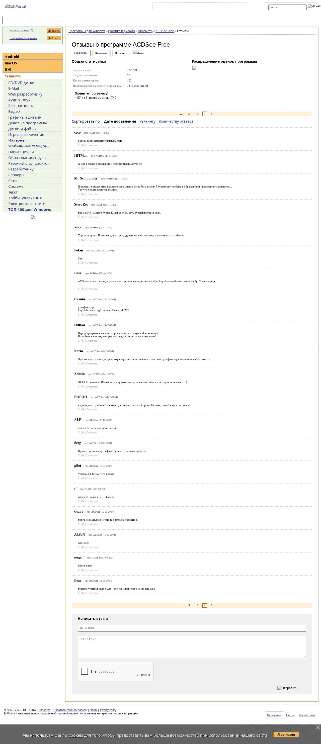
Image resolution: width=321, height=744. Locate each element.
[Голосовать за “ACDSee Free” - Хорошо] (101, 104)
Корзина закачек (19, 30)
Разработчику (21, 168)
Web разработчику (25, 94)
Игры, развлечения (26, 134)
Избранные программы (23, 38)
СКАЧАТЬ (80, 53)
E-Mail (13, 88)
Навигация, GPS (22, 151)
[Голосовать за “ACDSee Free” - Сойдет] (93, 104)
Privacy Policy (108, 710)
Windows (13, 76)
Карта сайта (223, 7)
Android (12, 56)
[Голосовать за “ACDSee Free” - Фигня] (78, 104)
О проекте (44, 710)
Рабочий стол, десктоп (29, 163)
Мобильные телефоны (29, 145)
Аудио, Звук (19, 99)
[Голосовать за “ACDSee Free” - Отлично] (108, 104)
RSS (238, 7)
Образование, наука (27, 157)
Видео (14, 111)
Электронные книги (27, 203)
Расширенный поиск (282, 11)
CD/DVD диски (21, 82)
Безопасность (20, 105)
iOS (8, 69)
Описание (101, 53)
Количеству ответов (176, 121)
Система (15, 186)
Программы (18, 20)
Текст (13, 192)
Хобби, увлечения (25, 197)
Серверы (16, 174)
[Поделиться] (138, 53)
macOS (11, 63)
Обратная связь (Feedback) (70, 710)
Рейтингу (147, 121)
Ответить (92, 145)
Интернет (17, 140)
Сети (12, 180)
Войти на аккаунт (168, 7)
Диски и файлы (22, 128)
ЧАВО (93, 710)
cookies (76, 735)
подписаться (139, 85)
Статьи (42, 20)
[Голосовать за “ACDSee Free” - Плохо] (86, 104)
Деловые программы (27, 122)
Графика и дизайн (25, 117)
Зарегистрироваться (197, 7)
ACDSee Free (151, 44)
